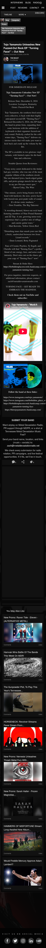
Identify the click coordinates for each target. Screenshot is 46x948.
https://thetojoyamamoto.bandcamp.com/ (23, 409)
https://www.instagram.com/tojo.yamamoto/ (23, 397)
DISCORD (39, 12)
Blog (7, 20)
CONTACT (34, 7)
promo (4, 24)
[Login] (40, 2)
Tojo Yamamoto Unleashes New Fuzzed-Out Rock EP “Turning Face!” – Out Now (13, 30)
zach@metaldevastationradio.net (22, 445)
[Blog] (3, 37)
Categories (15, 20)
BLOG (28, 2)
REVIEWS (22, 7)
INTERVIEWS (17, 2)
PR (42, 7)
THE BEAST (14, 58)
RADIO (36, 2)
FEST (13, 7)
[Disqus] (23, 500)
